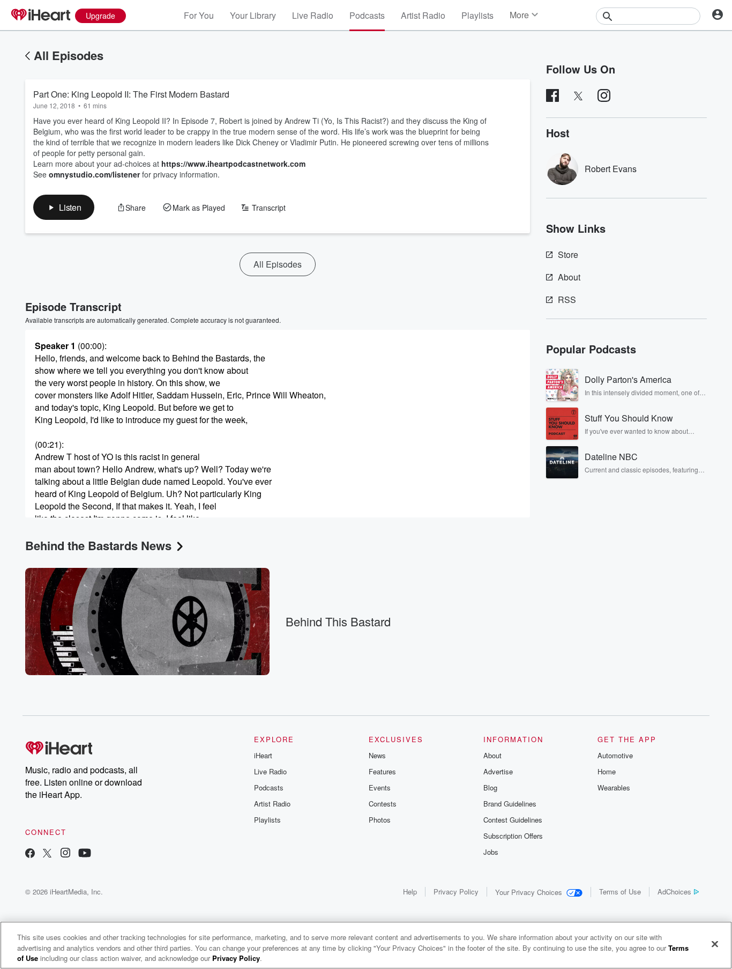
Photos (380, 820)
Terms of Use (620, 891)
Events (380, 787)
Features (382, 771)
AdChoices (674, 891)
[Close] (715, 944)
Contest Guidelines (512, 820)
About (569, 277)
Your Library (253, 15)
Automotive (615, 755)
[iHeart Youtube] (84, 854)
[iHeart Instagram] (65, 854)
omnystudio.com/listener (94, 174)
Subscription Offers (513, 836)
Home (606, 771)
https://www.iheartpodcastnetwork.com (233, 163)
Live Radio (312, 15)
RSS (567, 299)
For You (199, 15)
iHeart (263, 755)
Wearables (613, 787)
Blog (490, 787)
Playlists (477, 15)
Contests (383, 803)
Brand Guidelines (509, 803)
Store (568, 254)
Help (410, 891)
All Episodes (68, 55)
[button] (63, 207)
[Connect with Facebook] (30, 854)
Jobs (490, 852)
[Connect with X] (47, 854)
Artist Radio (423, 15)
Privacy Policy (456, 891)
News (377, 755)
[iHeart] (40, 15)
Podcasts (367, 15)
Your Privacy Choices (528, 892)
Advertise (498, 771)
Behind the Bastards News (98, 545)
